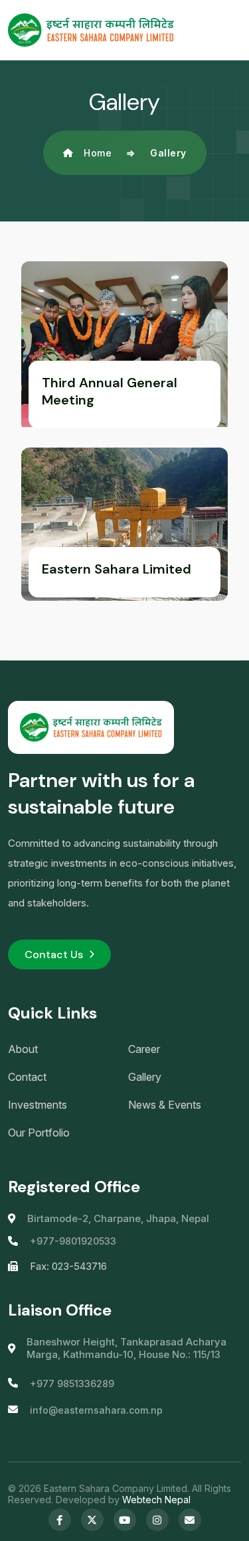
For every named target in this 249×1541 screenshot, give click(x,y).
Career (144, 1049)
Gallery (144, 1076)
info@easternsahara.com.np (96, 1410)
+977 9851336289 (72, 1383)
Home (98, 152)
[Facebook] (59, 1520)
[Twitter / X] (92, 1520)
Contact (27, 1076)
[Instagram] (157, 1520)
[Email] (190, 1520)
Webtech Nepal (156, 1499)
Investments (37, 1104)
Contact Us (54, 954)
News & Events (164, 1104)
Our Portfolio (39, 1132)
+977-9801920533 (73, 1241)
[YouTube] (125, 1520)
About (23, 1049)
